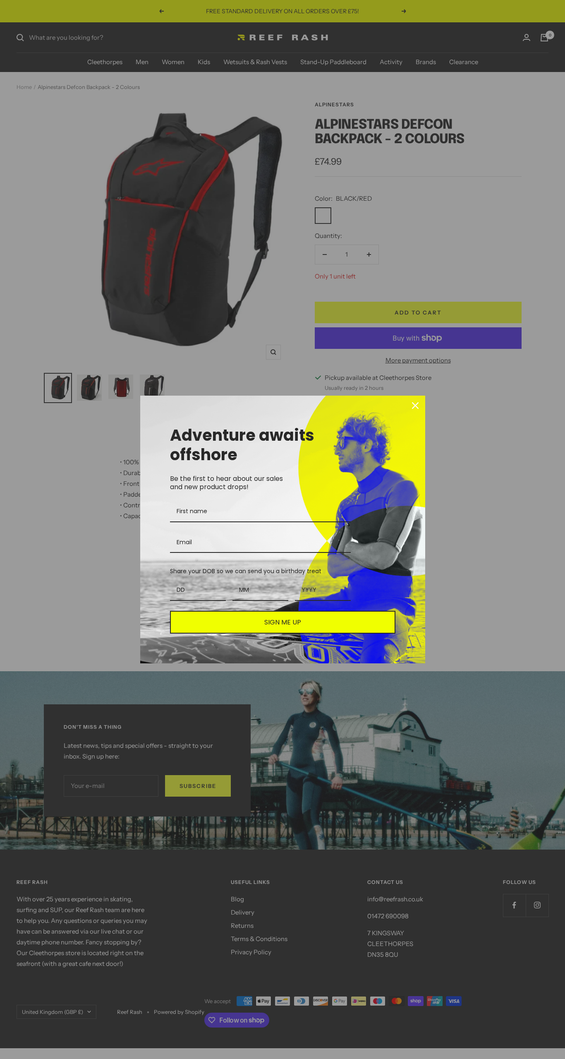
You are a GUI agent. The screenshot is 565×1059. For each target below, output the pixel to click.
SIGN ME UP (282, 622)
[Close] (415, 405)
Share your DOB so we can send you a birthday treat (245, 571)
